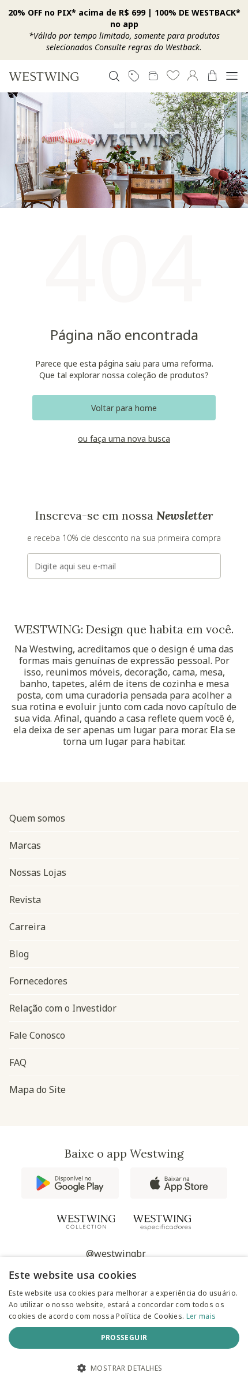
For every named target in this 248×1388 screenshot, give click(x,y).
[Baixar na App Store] (178, 1183)
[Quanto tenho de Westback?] (153, 76)
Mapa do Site (37, 1089)
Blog (19, 953)
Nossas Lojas (37, 872)
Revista (25, 899)
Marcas (25, 845)
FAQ (18, 1062)
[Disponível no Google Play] (70, 1183)
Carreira (27, 926)
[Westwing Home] (43, 76)
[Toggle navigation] (232, 76)
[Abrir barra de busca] (114, 76)
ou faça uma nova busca (124, 438)
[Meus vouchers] (134, 76)
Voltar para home (124, 407)
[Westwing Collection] (86, 1222)
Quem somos (37, 818)
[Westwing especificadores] (162, 1222)
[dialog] (124, 1322)
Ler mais (201, 1316)
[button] (173, 76)
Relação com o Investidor (63, 1008)
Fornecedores (38, 981)
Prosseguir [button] (124, 1337)
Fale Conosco (37, 1035)
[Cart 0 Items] (212, 76)
